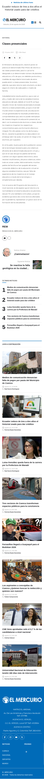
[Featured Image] (22, 363)
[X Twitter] (14, 58)
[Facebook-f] (4, 737)
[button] (32, 22)
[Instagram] (10, 737)
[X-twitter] (22, 737)
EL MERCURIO (7, 772)
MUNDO (5, 763)
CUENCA (5, 751)
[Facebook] (4, 58)
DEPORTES (6, 759)
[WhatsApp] (19, 58)
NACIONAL (6, 755)
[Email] (9, 58)
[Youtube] (16, 737)
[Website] (9, 238)
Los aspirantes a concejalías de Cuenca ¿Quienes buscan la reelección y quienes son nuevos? (22, 588)
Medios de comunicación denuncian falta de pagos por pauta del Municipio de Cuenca (23, 289)
